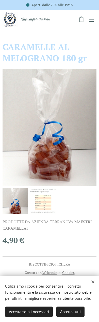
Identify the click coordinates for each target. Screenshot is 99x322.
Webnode (49, 272)
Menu (91, 19)
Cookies (68, 272)
